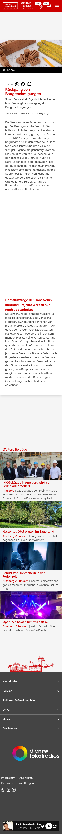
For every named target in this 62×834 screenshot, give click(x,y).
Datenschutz (26, 777)
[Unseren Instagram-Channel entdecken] (14, 790)
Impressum (8, 777)
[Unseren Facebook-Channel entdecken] (9, 790)
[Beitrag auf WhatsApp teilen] (17, 84)
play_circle (49, 826)
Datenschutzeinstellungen (17, 783)
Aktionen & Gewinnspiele (19, 700)
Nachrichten (10, 681)
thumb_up (55, 826)
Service (7, 691)
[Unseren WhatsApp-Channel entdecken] (3, 790)
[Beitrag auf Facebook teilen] (23, 84)
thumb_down (43, 826)
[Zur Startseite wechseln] (10, 6)
